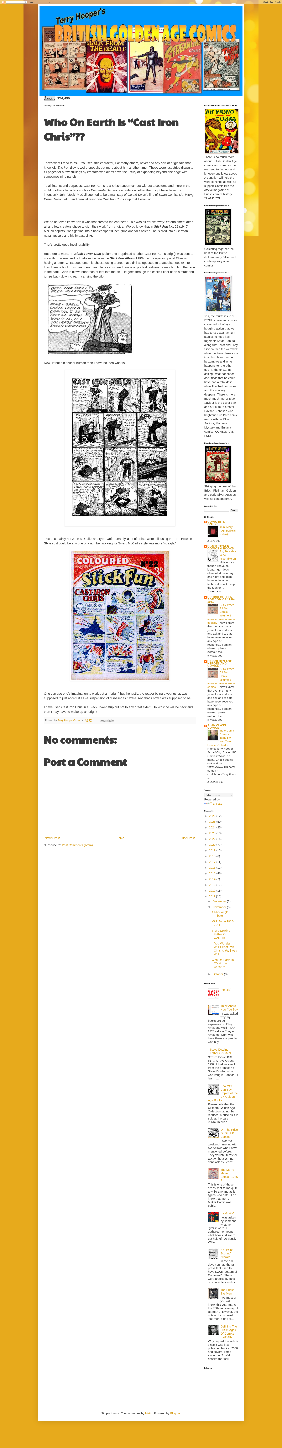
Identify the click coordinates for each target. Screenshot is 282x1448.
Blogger (175, 1413)
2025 (212, 821)
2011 (212, 896)
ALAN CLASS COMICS (216, 726)
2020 (212, 844)
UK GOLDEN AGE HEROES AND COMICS (219, 663)
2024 (212, 827)
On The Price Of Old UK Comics (229, 1133)
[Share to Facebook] (110, 720)
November (220, 907)
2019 (212, 850)
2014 (212, 879)
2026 (212, 816)
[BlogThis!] (104, 720)
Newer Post (52, 838)
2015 (212, 873)
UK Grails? (227, 1213)
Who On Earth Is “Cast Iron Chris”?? (223, 963)
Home (120, 838)
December (220, 901)
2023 (212, 833)
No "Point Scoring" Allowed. (226, 1253)
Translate (216, 803)
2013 (212, 884)
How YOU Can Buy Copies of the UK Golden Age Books (223, 1093)
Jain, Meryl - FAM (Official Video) (228, 530)
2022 (212, 839)
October (218, 974)
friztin (148, 1413)
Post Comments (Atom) (77, 845)
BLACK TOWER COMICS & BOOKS (220, 547)
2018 (212, 856)
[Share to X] (107, 720)
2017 (212, 861)
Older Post (188, 838)
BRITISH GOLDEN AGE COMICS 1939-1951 (221, 599)
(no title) (225, 989)
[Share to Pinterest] (112, 720)
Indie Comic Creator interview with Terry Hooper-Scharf (221, 738)
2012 (212, 890)
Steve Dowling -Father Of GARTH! (222, 934)
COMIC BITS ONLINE (216, 523)
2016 (212, 867)
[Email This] (101, 720)
